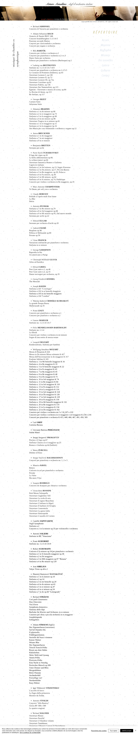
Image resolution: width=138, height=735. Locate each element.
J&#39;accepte (126, 731)
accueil (43, 19)
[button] (105, 60)
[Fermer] (135, 730)
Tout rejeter (113, 731)
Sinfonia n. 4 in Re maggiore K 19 (43, 364)
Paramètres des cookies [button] (99, 731)
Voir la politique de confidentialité (30, 732)
